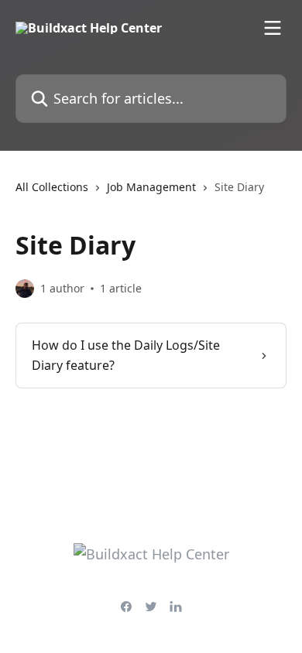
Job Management (151, 186)
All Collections (51, 186)
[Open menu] (273, 28)
